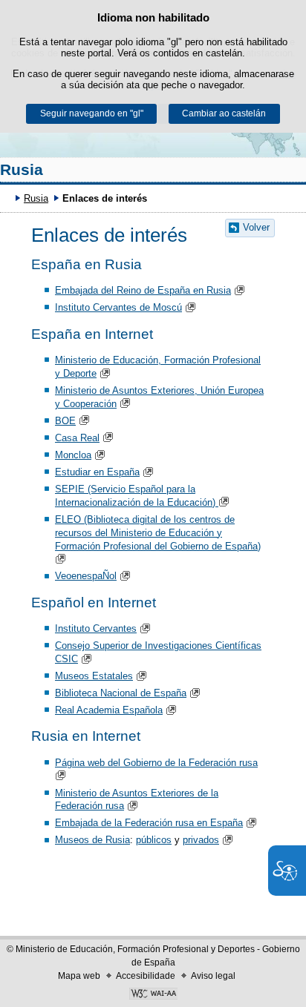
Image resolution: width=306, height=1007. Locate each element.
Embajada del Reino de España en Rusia (143, 290)
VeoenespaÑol (86, 575)
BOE (65, 420)
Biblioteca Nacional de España (120, 693)
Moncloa (73, 454)
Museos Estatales (94, 675)
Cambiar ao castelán (224, 113)
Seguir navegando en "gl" (91, 113)
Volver (256, 227)
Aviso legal (213, 976)
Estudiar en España (97, 472)
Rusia (21, 169)
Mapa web (79, 976)
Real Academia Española (109, 710)
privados (201, 839)
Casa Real (77, 437)
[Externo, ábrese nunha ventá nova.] (153, 995)
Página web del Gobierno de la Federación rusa (156, 762)
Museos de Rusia (92, 839)
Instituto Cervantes (96, 628)
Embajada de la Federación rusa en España (149, 822)
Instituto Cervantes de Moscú (118, 307)
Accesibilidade (145, 976)
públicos (154, 839)
